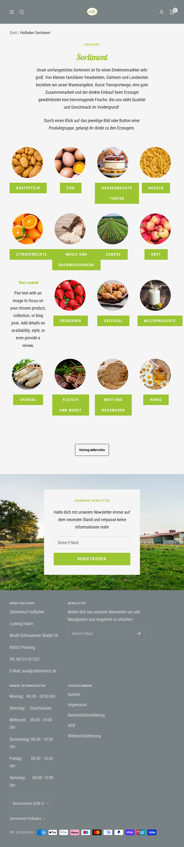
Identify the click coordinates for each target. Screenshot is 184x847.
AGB (71, 725)
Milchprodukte (160, 321)
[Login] (161, 12)
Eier (71, 188)
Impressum (77, 704)
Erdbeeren (70, 321)
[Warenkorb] (171, 12)
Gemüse (113, 254)
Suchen (74, 694)
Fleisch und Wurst (71, 405)
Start (13, 32)
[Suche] (22, 12)
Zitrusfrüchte (31, 254)
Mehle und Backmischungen (76, 259)
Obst (156, 254)
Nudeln (156, 188)
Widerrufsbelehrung (84, 735)
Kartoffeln (28, 188)
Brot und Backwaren (113, 405)
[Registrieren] (139, 633)
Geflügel (113, 321)
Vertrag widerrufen (92, 450)
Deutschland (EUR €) (28, 803)
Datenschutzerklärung (86, 715)
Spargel (28, 400)
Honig (156, 400)
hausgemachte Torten (117, 193)
